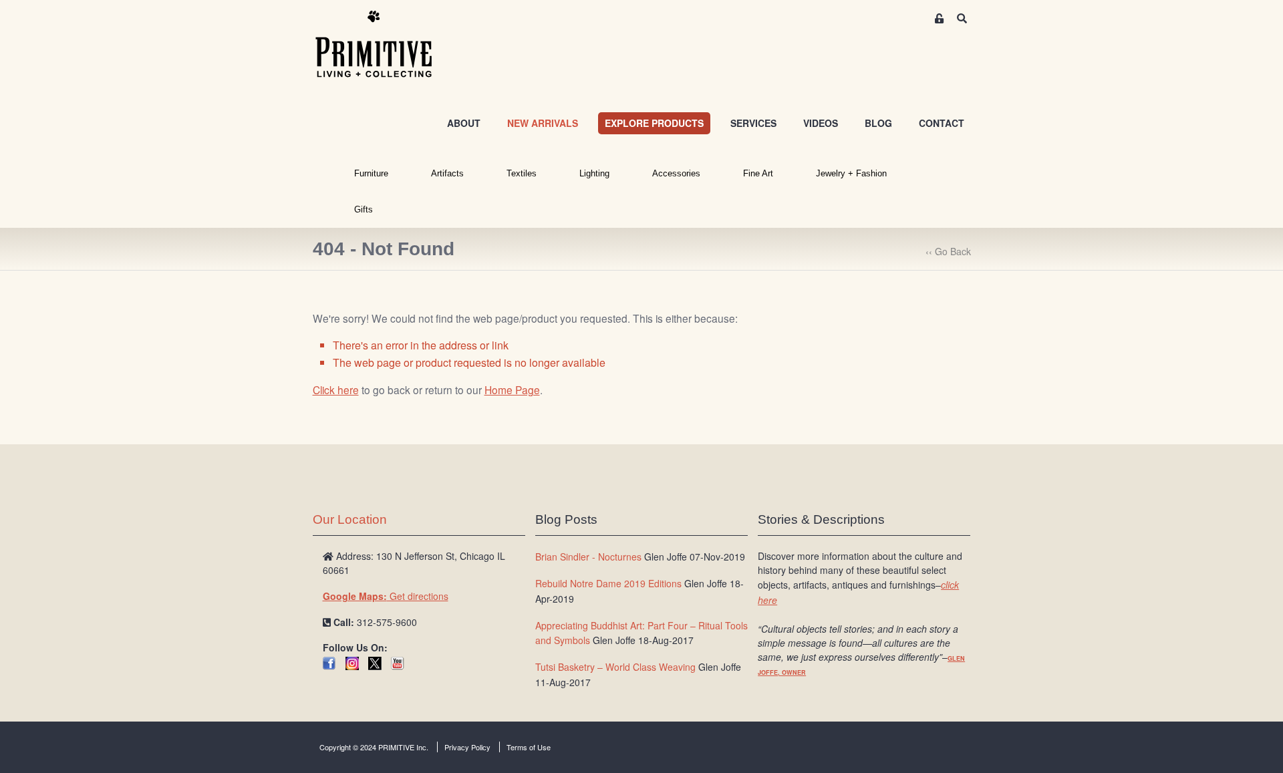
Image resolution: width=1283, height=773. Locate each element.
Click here (336, 389)
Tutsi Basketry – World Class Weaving (615, 666)
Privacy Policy (467, 747)
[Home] (383, 45)
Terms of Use (529, 747)
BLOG (878, 123)
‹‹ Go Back (948, 251)
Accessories (676, 173)
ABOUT (463, 123)
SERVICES (753, 123)
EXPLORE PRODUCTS (654, 123)
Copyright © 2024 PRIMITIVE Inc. (373, 747)
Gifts (363, 209)
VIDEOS (820, 123)
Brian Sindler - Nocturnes (588, 556)
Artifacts (447, 173)
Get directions (385, 596)
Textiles (522, 173)
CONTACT (941, 123)
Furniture (371, 173)
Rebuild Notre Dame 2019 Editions (608, 583)
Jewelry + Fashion (851, 173)
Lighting (594, 173)
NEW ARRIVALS (542, 123)
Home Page (512, 389)
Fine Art (758, 173)
